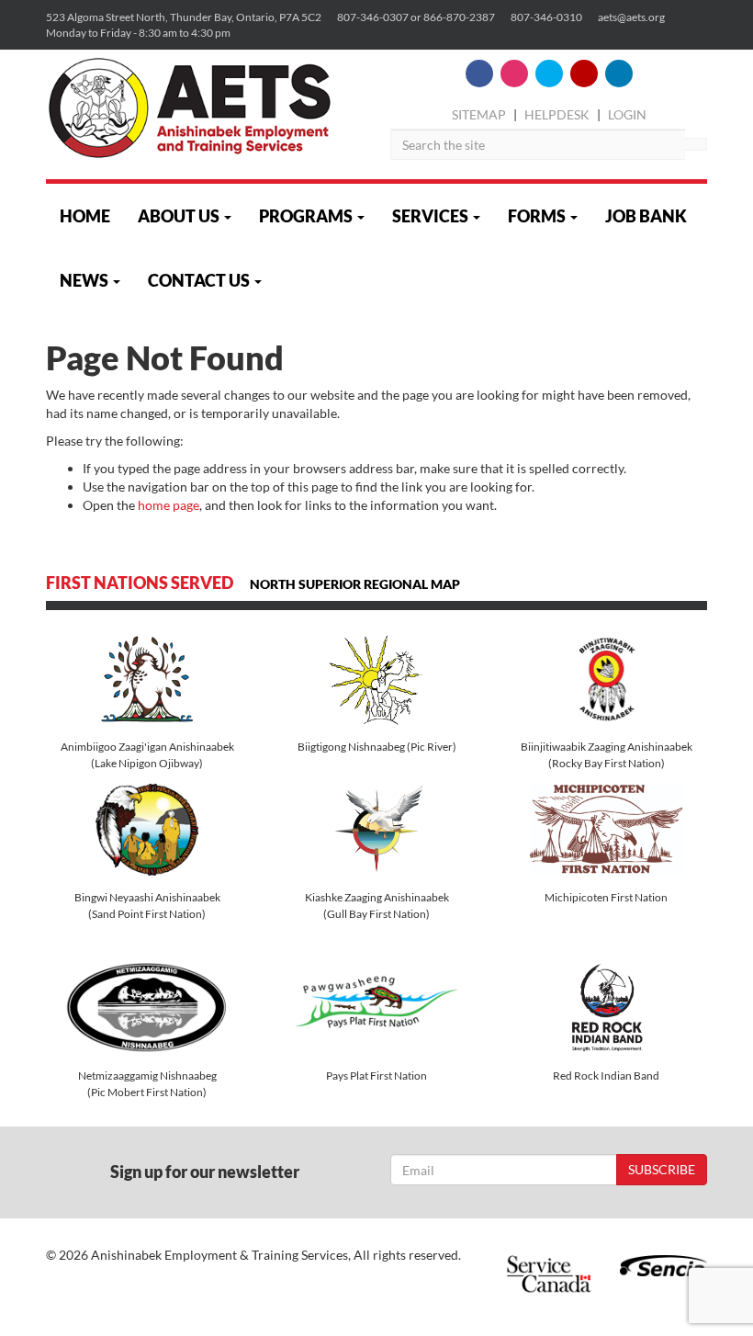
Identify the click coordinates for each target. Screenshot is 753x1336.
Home (85, 216)
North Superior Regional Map (358, 584)
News (85, 280)
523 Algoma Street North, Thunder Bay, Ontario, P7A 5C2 (183, 17)
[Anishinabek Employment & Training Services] (189, 108)
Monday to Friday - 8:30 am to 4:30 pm (138, 33)
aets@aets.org (631, 17)
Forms (538, 216)
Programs (307, 216)
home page (168, 505)
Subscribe (661, 1169)
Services (431, 216)
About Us (180, 216)
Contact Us (200, 280)
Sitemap (479, 114)
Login (627, 114)
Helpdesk (557, 114)
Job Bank (646, 216)
